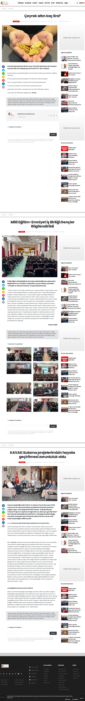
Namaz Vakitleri (63, 673)
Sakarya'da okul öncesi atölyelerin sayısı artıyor (74, 191)
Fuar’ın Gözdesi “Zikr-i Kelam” (73, 96)
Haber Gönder (19, 684)
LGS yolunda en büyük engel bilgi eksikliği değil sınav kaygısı (74, 66)
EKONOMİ (28, 3)
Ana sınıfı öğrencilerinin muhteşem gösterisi (74, 102)
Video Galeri (35, 670)
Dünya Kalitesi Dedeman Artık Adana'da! (73, 109)
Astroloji (75, 678)
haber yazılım (4, 699)
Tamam (75, 699)
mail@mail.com (21, 117)
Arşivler (33, 676)
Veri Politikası (4, 684)
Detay (68, 699)
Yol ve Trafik (62, 671)
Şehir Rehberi (62, 687)
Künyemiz (34, 680)
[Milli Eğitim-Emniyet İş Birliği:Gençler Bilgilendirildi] (29, 256)
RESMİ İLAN (59, 3)
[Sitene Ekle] (22, 674)
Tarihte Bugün (62, 680)
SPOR (53, 3)
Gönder (53, 134)
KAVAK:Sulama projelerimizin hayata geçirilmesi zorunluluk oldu (74, 88)
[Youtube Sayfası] (10, 674)
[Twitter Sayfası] (4, 674)
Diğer (66, 3)
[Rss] (16, 674)
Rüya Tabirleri (77, 676)
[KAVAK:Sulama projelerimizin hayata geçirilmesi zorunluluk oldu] (29, 483)
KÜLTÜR (47, 3)
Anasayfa (4, 8)
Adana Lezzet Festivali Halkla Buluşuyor (72, 155)
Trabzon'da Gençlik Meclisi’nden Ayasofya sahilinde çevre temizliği (74, 199)
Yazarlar (33, 673)
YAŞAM (40, 3)
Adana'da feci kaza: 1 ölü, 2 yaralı (74, 74)
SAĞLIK (34, 3)
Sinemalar (61, 682)
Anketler (75, 671)
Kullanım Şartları (19, 680)
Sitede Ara (76, 669)
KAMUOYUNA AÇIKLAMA (72, 148)
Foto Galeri (34, 667)
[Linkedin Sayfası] (13, 674)
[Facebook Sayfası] (2, 674)
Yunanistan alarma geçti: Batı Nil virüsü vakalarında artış (74, 169)
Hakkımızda (4, 680)
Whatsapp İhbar (19, 682)
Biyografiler (76, 673)
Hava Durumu (62, 669)
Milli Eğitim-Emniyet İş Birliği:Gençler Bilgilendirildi (74, 80)
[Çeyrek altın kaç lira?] (29, 43)
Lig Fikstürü (62, 678)
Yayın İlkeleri (4, 682)
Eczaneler (61, 676)
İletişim (33, 683)
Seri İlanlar (61, 685)
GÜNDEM (21, 3)
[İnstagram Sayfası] (7, 674)
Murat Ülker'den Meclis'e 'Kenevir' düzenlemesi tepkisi (74, 58)
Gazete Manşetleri (64, 689)
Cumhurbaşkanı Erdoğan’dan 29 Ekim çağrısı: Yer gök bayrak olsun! (74, 177)
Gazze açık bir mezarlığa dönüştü (74, 184)
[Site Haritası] (19, 674)
